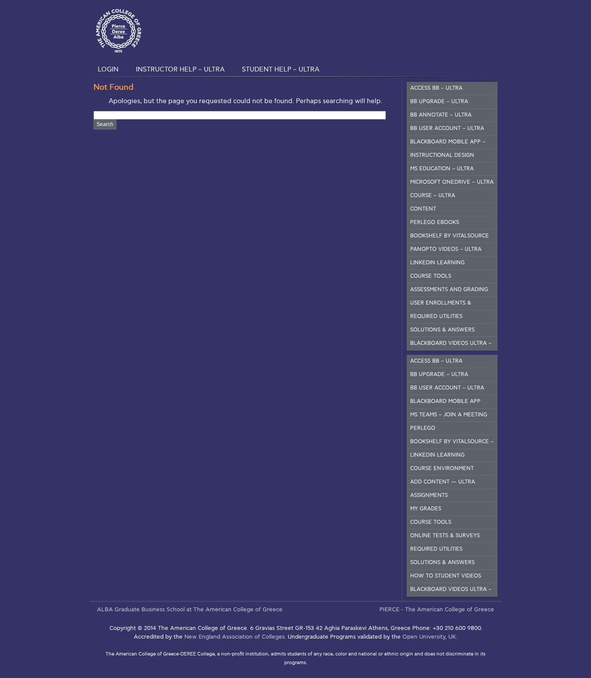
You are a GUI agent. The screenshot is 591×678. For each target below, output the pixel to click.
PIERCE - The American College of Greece (436, 609)
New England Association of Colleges (234, 636)
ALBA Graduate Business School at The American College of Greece (190, 609)
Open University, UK (429, 636)
